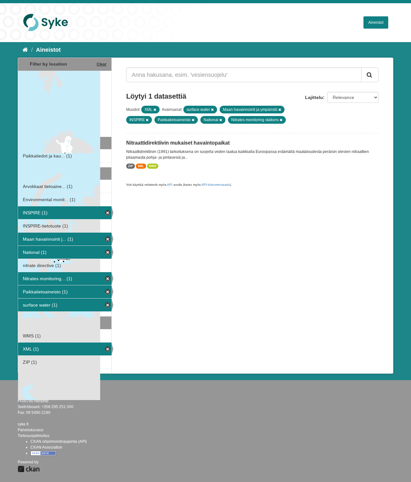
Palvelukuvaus (30, 430)
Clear (102, 64)
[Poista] (154, 110)
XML (141, 166)
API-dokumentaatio (215, 184)
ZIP (130, 166)
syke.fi (23, 424)
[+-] (64, 103)
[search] (370, 74)
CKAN (28, 469)
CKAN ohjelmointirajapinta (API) (59, 441)
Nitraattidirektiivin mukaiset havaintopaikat (178, 143)
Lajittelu (314, 97)
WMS (152, 166)
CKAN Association (46, 447)
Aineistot (375, 22)
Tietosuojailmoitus (33, 435)
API (169, 184)
